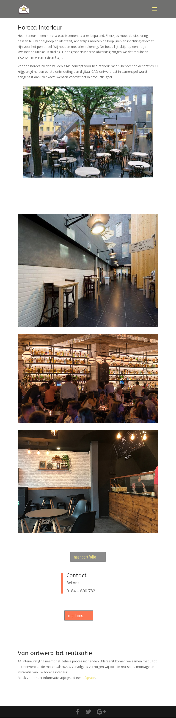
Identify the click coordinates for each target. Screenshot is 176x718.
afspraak (88, 677)
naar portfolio (85, 557)
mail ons (75, 616)
